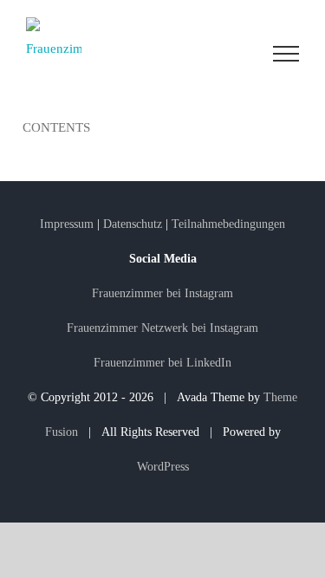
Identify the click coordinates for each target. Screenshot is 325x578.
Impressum (68, 224)
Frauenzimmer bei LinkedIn (162, 362)
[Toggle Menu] (286, 54)
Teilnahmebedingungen (228, 224)
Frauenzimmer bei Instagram (162, 293)
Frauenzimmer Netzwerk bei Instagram (162, 327)
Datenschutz (132, 224)
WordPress (163, 466)
